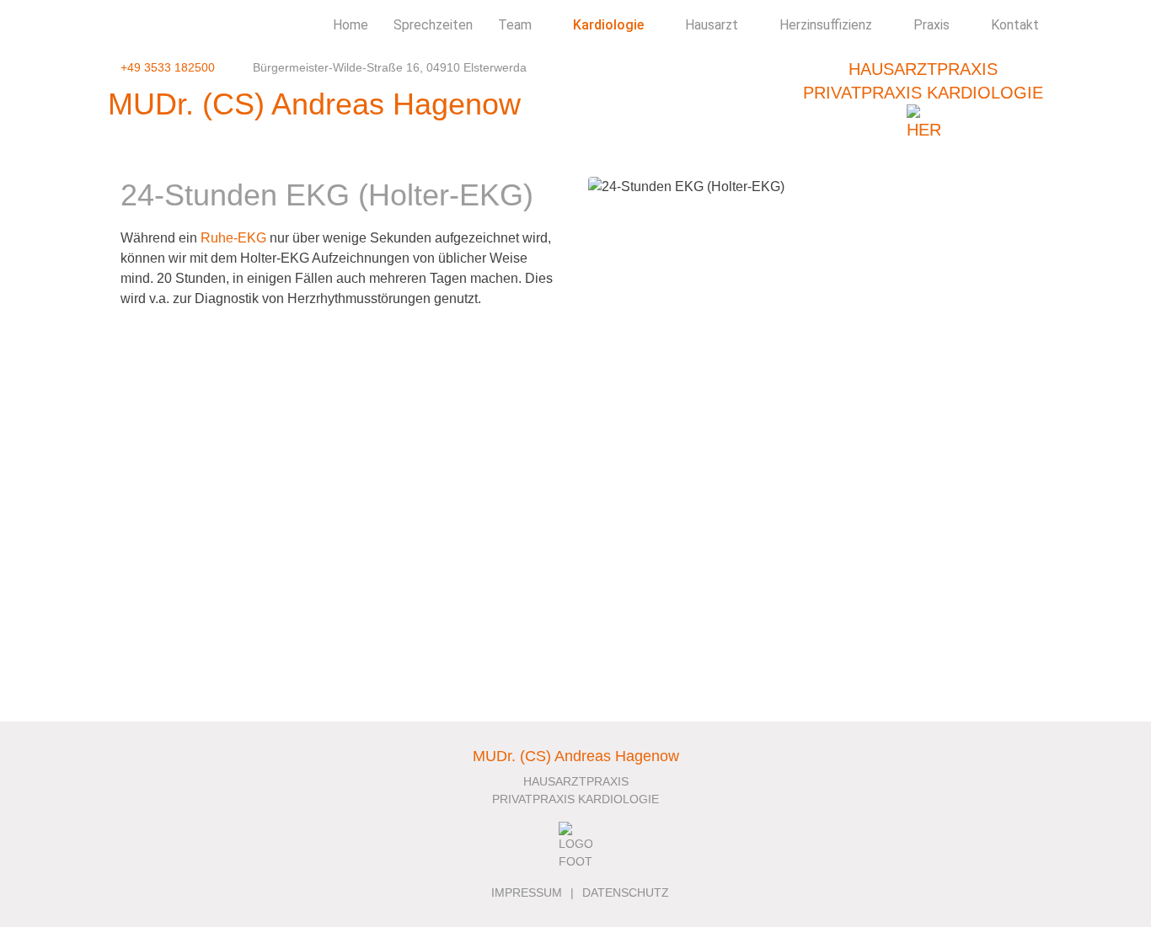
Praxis (931, 25)
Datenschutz (625, 892)
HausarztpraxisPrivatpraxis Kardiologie (923, 81)
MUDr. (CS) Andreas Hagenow (314, 104)
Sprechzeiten (433, 25)
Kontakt (1015, 25)
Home (350, 25)
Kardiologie (608, 25)
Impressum (526, 892)
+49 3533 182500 (167, 67)
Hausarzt (711, 25)
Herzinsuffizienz (825, 25)
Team (515, 25)
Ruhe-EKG (233, 238)
